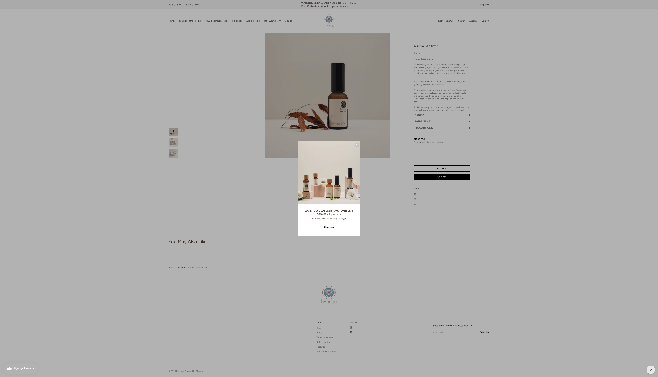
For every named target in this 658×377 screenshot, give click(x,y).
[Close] (357, 145)
